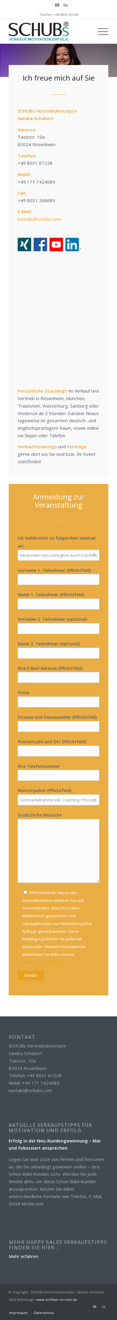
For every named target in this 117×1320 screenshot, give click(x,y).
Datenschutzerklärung (42, 962)
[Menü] (100, 31)
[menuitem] (100, 31)
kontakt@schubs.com (39, 219)
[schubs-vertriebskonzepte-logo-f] (48, 31)
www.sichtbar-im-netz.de (56, 1299)
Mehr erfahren (23, 1256)
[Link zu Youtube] (57, 5)
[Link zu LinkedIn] (66, 5)
